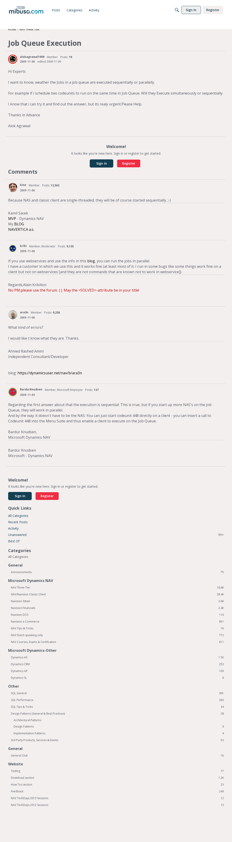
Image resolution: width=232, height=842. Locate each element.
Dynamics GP (117, 671)
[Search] (177, 10)
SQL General (117, 693)
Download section (117, 778)
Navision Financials (117, 608)
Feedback (117, 791)
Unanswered (116, 535)
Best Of (13, 541)
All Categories (18, 515)
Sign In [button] (101, 163)
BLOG (19, 223)
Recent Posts (18, 522)
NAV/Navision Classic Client (117, 594)
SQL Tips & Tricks (117, 707)
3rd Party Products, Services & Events (117, 740)
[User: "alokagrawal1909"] (12, 59)
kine (23, 185)
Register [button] (128, 163)
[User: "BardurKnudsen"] (12, 392)
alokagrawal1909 (32, 57)
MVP (12, 218)
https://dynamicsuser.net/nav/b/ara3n (49, 372)
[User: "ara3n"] (12, 314)
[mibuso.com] (26, 10)
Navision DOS (117, 615)
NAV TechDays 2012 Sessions (117, 805)
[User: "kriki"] (12, 248)
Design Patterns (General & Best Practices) (117, 714)
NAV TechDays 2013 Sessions (117, 798)
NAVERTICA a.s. (21, 229)
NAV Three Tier (117, 588)
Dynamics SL (117, 678)
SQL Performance (117, 700)
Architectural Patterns (27, 720)
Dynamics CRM (117, 664)
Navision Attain (117, 601)
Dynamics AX (117, 657)
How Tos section (117, 785)
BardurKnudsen (31, 389)
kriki (23, 246)
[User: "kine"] (12, 187)
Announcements (117, 572)
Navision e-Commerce (117, 622)
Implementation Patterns (119, 733)
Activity (13, 528)
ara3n (24, 312)
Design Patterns (119, 727)
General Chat (117, 756)
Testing (117, 771)
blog (91, 260)
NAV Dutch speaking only (117, 635)
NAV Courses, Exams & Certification (117, 642)
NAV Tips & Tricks (117, 628)
